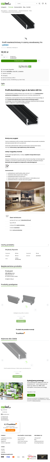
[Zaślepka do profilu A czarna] (21, 299)
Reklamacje (3, 439)
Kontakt (3, 449)
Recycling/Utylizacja (38, 443)
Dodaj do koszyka (19, 61)
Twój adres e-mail (31, 392)
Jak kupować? (37, 438)
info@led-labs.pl (9, 279)
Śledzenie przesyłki (22, 443)
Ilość (2, 55)
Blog (35, 439)
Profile (30, 10)
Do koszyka (21, 321)
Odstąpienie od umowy (6, 438)
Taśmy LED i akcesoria (13, 10)
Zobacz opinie (10, 430)
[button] (39, 3)
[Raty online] (25, 66)
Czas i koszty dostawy (23, 441)
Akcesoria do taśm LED (23, 10)
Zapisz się (31, 395)
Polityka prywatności (39, 441)
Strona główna (4, 10)
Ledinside (3, 452)
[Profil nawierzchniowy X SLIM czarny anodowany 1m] (17, 355)
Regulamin (42, 398)
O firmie (3, 451)
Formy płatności (21, 438)
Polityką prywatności (36, 400)
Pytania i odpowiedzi (5, 443)
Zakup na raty (21, 439)
